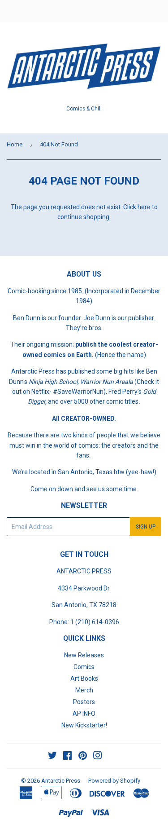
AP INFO (84, 713)
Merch (84, 690)
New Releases (84, 655)
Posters (84, 701)
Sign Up (145, 527)
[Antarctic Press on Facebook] (67, 756)
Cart (154, 11)
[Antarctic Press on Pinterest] (82, 756)
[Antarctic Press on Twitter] (52, 756)
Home (14, 144)
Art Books (84, 678)
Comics (84, 666)
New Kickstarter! (84, 725)
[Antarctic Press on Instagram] (97, 756)
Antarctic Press (60, 780)
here (144, 207)
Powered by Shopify (114, 780)
